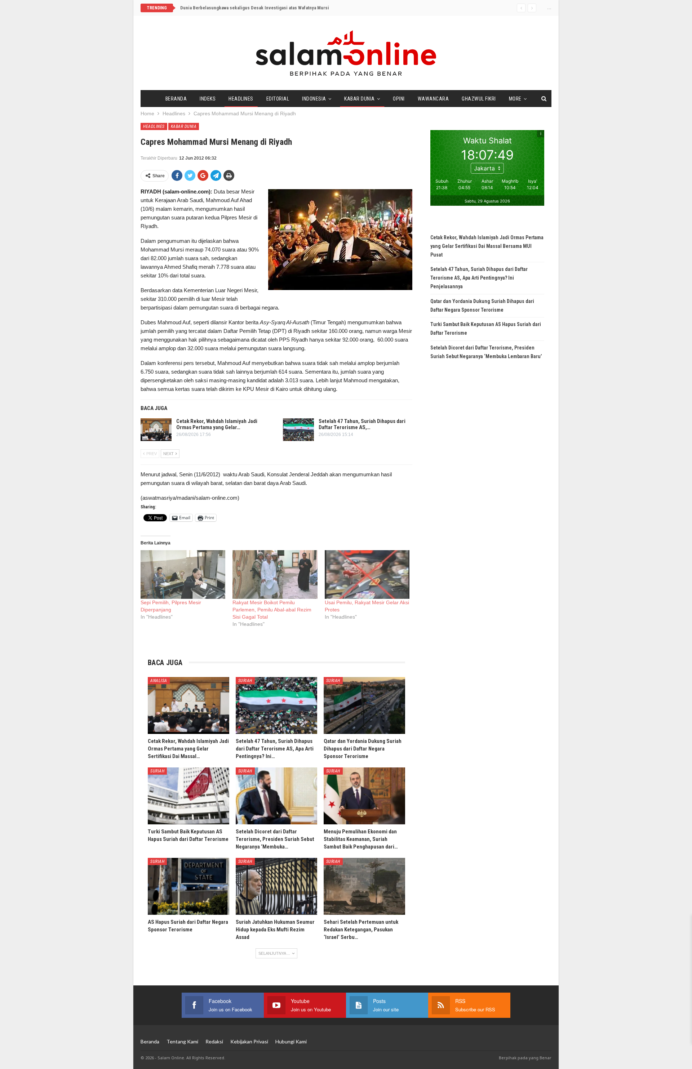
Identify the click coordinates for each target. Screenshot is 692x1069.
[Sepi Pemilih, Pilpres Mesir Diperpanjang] (183, 574)
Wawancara (433, 99)
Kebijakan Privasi (249, 1041)
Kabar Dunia (359, 99)
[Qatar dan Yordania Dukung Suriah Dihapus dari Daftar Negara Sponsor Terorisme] (364, 705)
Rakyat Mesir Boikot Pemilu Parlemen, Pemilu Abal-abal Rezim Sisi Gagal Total (271, 610)
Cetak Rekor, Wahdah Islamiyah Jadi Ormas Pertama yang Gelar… (216, 424)
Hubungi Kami (291, 1041)
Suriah (245, 680)
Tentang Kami (182, 1041)
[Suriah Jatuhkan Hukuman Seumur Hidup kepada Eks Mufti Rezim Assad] (276, 886)
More (515, 99)
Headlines (241, 99)
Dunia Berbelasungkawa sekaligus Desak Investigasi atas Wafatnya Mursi (254, 7)
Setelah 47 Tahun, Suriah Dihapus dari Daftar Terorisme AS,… (362, 424)
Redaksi (214, 1041)
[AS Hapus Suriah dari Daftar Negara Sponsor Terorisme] (188, 886)
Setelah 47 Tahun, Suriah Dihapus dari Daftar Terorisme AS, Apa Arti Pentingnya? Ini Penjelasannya (479, 277)
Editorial (277, 99)
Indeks (208, 99)
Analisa (158, 680)
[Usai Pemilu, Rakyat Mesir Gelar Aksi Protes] (367, 574)
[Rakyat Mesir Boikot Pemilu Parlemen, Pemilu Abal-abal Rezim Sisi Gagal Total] (274, 574)
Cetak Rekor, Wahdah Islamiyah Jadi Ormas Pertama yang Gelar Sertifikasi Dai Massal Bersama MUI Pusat (487, 246)
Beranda (176, 99)
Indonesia (314, 99)
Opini (399, 99)
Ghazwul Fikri (479, 99)
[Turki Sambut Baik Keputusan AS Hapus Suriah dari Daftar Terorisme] (188, 795)
